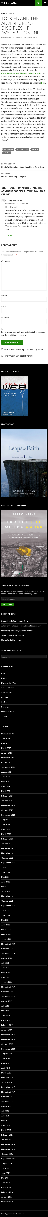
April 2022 (5, 882)
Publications (7, 14)
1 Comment (33, 38)
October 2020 (7, 948)
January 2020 (6, 982)
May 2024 (5, 781)
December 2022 (8, 848)
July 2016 (5, 1168)
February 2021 (7, 934)
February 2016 (7, 1192)
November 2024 (8, 757)
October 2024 (7, 762)
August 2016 (6, 1163)
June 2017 (5, 1116)
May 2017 (5, 1120)
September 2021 (8, 905)
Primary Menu (45, 3)
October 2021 (7, 901)
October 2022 (7, 858)
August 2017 (6, 1106)
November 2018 (8, 1039)
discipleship (8, 149)
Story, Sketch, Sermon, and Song (14, 621)
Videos (4, 716)
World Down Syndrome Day (12, 635)
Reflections (6, 702)
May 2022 (5, 877)
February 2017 (7, 1135)
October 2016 (7, 1154)
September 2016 (8, 1159)
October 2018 (7, 1044)
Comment (5, 261)
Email (4, 306)
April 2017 (5, 1125)
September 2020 (8, 953)
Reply (10, 236)
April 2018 (5, 1068)
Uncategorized (7, 711)
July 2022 (5, 867)
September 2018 (8, 1049)
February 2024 (7, 796)
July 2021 (5, 910)
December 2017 (8, 1087)
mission (35, 149)
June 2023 (5, 824)
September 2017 (8, 1101)
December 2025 (8, 734)
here (43, 82)
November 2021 (8, 896)
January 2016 (6, 1197)
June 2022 (5, 872)
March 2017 (6, 1130)
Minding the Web (8, 683)
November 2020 (8, 944)
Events (4, 678)
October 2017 (7, 1096)
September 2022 (8, 863)
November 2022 (8, 853)
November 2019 (8, 987)
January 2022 (6, 891)
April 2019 (5, 1015)
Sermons (5, 707)
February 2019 (7, 1025)
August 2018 (6, 1054)
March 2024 (6, 791)
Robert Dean (21, 38)
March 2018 (6, 1073)
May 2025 (5, 743)
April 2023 (5, 829)
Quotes (4, 697)
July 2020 (5, 963)
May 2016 (5, 1178)
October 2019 (7, 991)
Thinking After (9, 3)
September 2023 (8, 815)
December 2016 (8, 1144)
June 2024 (5, 777)
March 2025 (6, 748)
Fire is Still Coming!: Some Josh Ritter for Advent (23, 165)
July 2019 (5, 1006)
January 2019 (6, 1030)
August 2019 (6, 1001)
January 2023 (6, 843)
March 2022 (6, 886)
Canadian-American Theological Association (21, 73)
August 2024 (6, 772)
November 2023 (8, 805)
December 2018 (8, 1034)
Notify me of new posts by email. (18, 355)
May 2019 (5, 1011)
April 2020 (5, 977)
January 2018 (6, 1082)
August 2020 (6, 958)
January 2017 (6, 1139)
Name (4, 295)
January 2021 (6, 939)
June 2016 (5, 1173)
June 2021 (5, 915)
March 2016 (6, 1187)
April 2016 (5, 1182)
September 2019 (8, 996)
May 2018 (5, 1063)
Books (4, 673)
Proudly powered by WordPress (12, 1214)
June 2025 (5, 738)
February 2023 (7, 839)
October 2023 (7, 810)
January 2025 (6, 753)
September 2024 (8, 767)
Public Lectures (7, 688)
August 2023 (6, 820)
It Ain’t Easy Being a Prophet (13, 175)
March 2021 (6, 929)
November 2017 (8, 1092)
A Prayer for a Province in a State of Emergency (21, 626)
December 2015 (8, 1202)
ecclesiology (22, 149)
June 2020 (5, 968)
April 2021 (5, 925)
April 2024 (5, 786)
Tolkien (7, 153)
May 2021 (5, 920)
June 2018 (5, 1058)
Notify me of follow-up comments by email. (23, 349)
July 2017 (5, 1111)
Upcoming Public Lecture (11, 640)
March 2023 (6, 834)
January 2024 (6, 800)
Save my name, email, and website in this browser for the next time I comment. (23, 333)
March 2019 (6, 1020)
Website (5, 317)
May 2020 (5, 972)
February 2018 (7, 1077)
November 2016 (8, 1149)
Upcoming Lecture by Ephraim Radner (17, 630)
